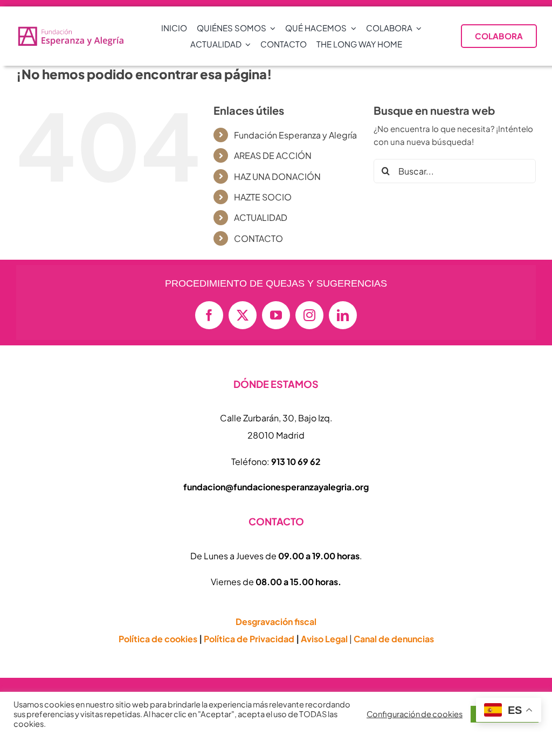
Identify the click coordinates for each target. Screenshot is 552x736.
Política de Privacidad (249, 638)
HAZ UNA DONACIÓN (277, 176)
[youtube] (276, 315)
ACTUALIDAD (260, 217)
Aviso (324, 638)
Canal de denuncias (394, 638)
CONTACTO (258, 238)
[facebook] (209, 315)
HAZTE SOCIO (263, 197)
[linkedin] (343, 315)
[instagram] (309, 315)
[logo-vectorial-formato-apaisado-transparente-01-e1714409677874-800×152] (71, 29)
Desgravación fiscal (276, 621)
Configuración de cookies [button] (415, 714)
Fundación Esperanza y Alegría (295, 135)
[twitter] (243, 315)
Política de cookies (158, 638)
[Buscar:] (455, 170)
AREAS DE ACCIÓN (273, 155)
